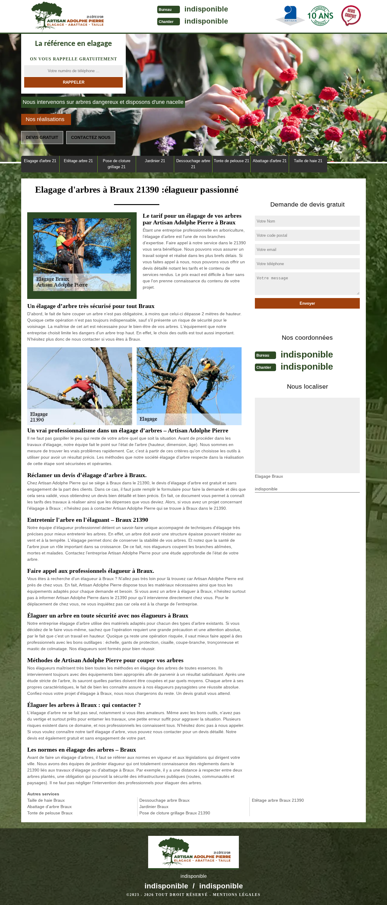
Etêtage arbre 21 (78, 161)
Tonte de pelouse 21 (231, 161)
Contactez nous (90, 137)
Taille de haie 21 (308, 161)
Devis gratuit (42, 137)
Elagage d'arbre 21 (40, 161)
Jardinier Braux (153, 806)
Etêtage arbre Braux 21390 (278, 800)
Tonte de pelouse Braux (50, 812)
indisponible (206, 9)
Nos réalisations (45, 119)
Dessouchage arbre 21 (193, 164)
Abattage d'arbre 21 (270, 161)
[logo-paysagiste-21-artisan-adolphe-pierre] (66, 17)
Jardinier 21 (155, 161)
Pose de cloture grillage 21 (116, 164)
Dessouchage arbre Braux (164, 800)
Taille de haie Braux (46, 800)
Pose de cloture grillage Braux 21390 (174, 812)
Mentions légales (237, 895)
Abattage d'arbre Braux (49, 806)
